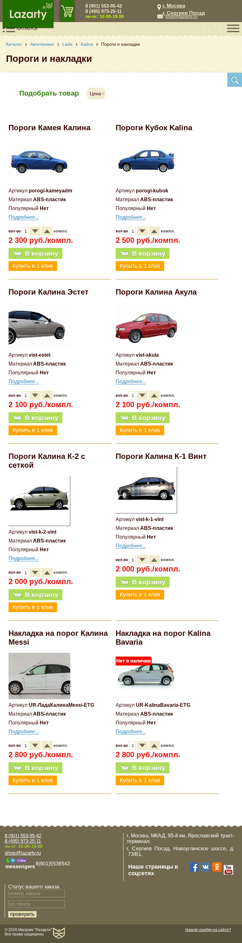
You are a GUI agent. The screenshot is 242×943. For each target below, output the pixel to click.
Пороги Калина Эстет (49, 292)
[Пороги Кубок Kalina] (146, 183)
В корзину (41, 253)
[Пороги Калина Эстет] (39, 347)
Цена (95, 93)
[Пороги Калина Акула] (146, 347)
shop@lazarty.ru (181, 16)
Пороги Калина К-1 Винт (161, 456)
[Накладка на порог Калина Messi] (39, 697)
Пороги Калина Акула (156, 292)
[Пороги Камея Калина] (39, 183)
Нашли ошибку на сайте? (208, 930)
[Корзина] (67, 11)
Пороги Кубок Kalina (154, 127)
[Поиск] (234, 79)
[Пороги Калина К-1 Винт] (146, 511)
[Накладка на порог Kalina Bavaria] (146, 697)
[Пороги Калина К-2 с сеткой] (39, 524)
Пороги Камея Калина (49, 127)
